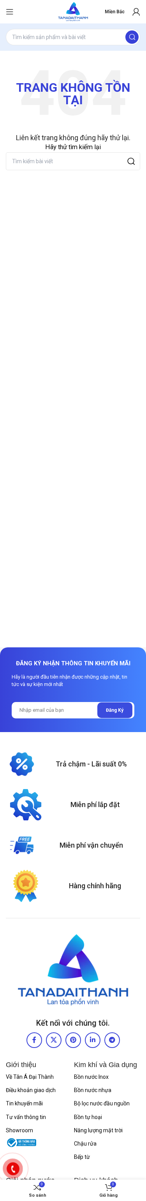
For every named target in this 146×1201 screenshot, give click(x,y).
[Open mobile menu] (10, 12)
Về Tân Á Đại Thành (30, 1077)
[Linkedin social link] (92, 1040)
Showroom (19, 1130)
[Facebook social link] (34, 1040)
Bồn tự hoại (88, 1117)
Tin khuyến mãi (24, 1103)
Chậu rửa (85, 1143)
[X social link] (54, 1040)
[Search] (132, 37)
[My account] (136, 12)
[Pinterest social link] (73, 1040)
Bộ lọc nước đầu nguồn (102, 1103)
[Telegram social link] (112, 1040)
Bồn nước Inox (91, 1077)
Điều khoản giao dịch (31, 1090)
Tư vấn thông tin (26, 1117)
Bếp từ (82, 1157)
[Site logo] (73, 11)
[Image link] (73, 970)
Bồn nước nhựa (92, 1090)
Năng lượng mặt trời (98, 1130)
